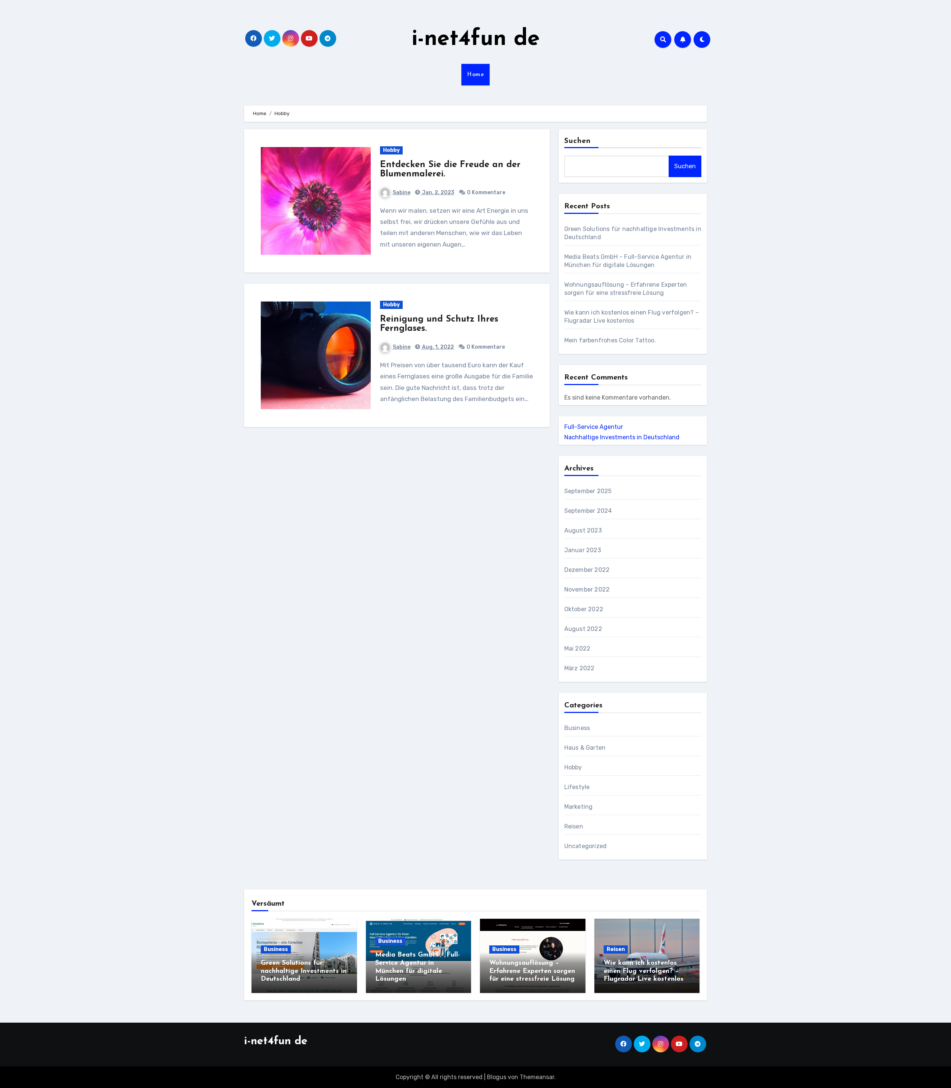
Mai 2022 (577, 648)
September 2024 (588, 510)
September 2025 (588, 491)
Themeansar (537, 1077)
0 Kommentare (486, 192)
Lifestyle (577, 787)
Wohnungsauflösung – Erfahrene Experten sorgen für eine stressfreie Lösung (532, 971)
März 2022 (579, 668)
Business (577, 728)
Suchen (577, 141)
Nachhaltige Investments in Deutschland (621, 437)
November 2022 (587, 589)
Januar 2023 (582, 550)
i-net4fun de (476, 39)
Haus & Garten (585, 747)
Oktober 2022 (583, 609)
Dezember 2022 (587, 569)
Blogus (496, 1077)
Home (475, 75)
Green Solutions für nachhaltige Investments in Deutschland (304, 971)
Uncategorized (585, 846)
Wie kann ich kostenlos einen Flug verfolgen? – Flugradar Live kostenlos (644, 971)
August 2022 (583, 628)
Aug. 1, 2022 (437, 347)
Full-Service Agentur (593, 426)
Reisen (573, 826)
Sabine (401, 192)
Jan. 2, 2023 (437, 192)
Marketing (578, 806)
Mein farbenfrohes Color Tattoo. (610, 340)
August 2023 (583, 530)
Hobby (391, 150)
